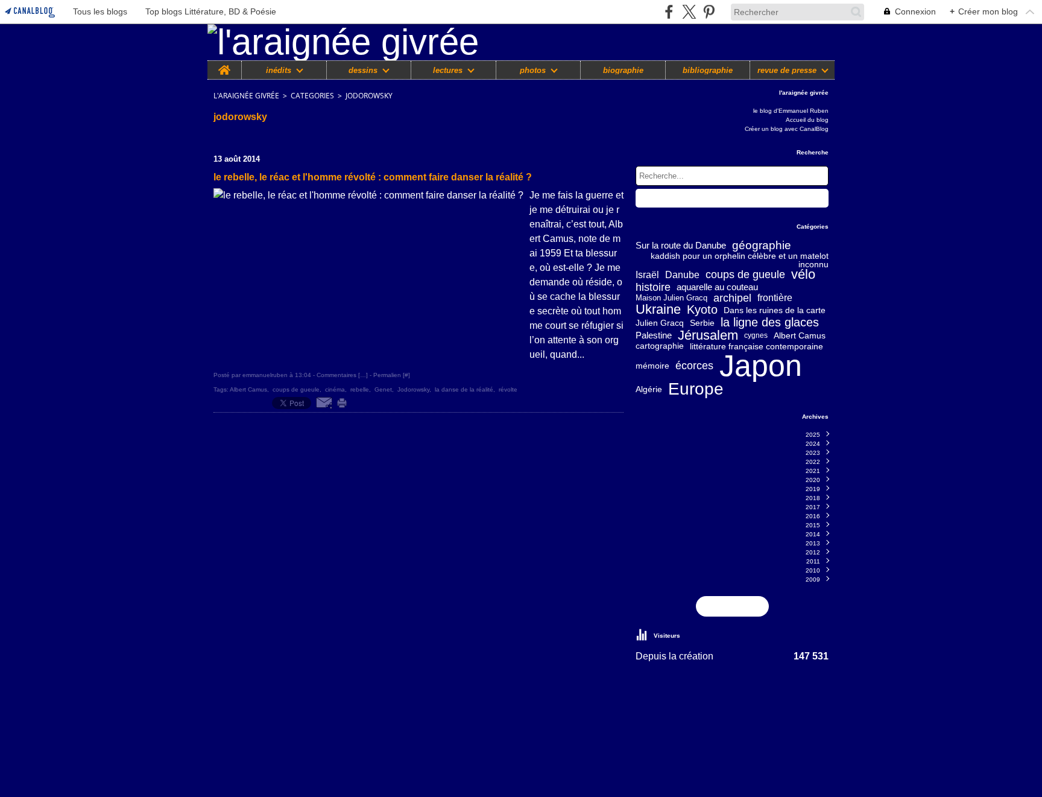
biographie (623, 70)
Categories (312, 95)
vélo (803, 275)
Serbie (702, 323)
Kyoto (702, 310)
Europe (696, 389)
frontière (774, 298)
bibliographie (708, 70)
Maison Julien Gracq (671, 298)
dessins (363, 70)
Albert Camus (800, 335)
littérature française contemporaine (756, 346)
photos (533, 70)
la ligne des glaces (770, 322)
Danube (682, 275)
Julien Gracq (660, 323)
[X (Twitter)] (688, 12)
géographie (761, 246)
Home (224, 65)
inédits (278, 70)
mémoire (652, 365)
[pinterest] (708, 12)
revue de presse (786, 70)
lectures (448, 70)
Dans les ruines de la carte (775, 310)
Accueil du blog (807, 119)
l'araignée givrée (246, 95)
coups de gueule (745, 275)
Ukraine (658, 310)
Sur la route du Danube (681, 245)
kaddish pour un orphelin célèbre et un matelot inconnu (740, 260)
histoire (653, 287)
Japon (760, 366)
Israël (647, 275)
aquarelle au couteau (717, 286)
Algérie (649, 389)
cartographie (660, 346)
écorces (694, 365)
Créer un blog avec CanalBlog (787, 128)
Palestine (654, 335)
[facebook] (669, 12)
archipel (732, 298)
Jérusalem (708, 335)
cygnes (756, 335)
